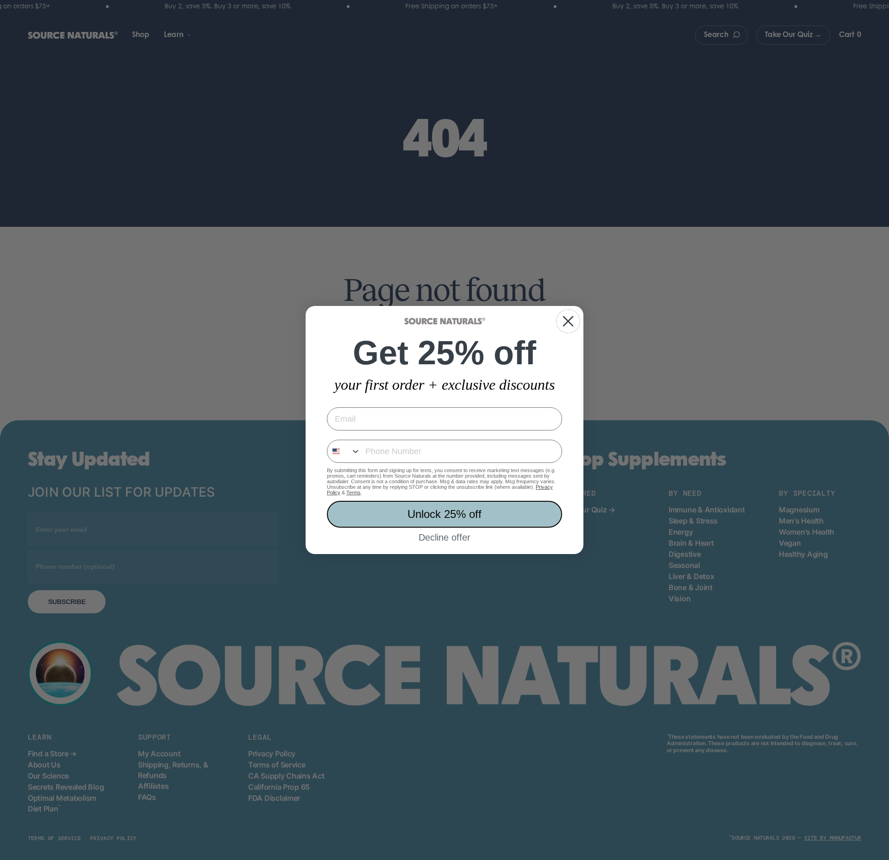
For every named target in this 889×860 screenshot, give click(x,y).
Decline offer (444, 537)
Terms (353, 492)
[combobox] (344, 451)
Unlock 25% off (444, 514)
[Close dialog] (568, 321)
